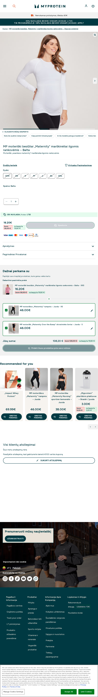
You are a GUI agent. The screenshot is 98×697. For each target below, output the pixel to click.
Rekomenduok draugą (79, 605)
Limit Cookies (86, 692)
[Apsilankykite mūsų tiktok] (17, 578)
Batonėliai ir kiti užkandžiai (34, 621)
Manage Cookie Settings (13, 692)
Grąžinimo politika (15, 612)
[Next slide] (97, 400)
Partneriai (50, 646)
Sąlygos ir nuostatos (55, 634)
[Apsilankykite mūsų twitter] (29, 578)
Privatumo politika (54, 628)
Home (5, 29)
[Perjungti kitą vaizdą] (95, 81)
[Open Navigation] (5, 6)
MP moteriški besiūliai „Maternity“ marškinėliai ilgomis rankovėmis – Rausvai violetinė (43, 29)
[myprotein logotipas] (50, 6)
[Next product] (95, 426)
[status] (11, 201)
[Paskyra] (86, 6)
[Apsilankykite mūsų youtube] (23, 578)
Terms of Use (15, 687)
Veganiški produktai (32, 647)
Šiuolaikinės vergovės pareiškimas (55, 620)
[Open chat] (35, 578)
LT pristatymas (13, 624)
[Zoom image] (95, 35)
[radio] (7, 176)
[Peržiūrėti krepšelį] (93, 6)
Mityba (31, 603)
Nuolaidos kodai (75, 613)
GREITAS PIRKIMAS (13, 417)
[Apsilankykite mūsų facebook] (11, 578)
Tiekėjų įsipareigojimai (52, 655)
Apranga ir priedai (32, 611)
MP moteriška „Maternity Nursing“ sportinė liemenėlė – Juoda (61, 397)
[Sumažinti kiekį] (6, 201)
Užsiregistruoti (15, 539)
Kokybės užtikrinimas (55, 612)
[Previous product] (90, 426)
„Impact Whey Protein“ (11, 394)
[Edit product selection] (91, 310)
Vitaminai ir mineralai (33, 637)
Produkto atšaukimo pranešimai (11, 634)
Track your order (14, 618)
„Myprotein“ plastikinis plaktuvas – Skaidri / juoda (86, 396)
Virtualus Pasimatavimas (80, 165)
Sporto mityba (34, 629)
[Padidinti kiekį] (16, 201)
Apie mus (50, 606)
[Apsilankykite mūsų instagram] (5, 578)
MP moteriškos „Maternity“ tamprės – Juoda (36, 396)
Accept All (69, 692)
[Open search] (14, 6)
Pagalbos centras (14, 606)
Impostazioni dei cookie (14, 562)
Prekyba (49, 640)
